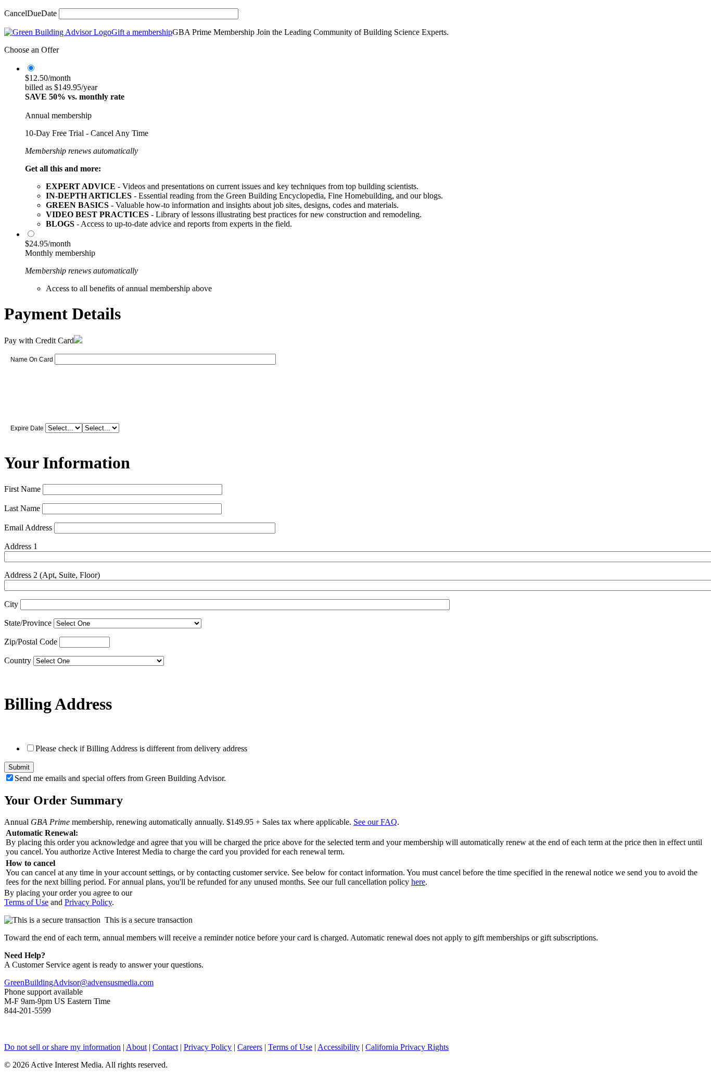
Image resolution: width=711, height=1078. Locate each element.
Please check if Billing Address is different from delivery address (141, 748)
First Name (22, 489)
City (11, 604)
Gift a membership (141, 32)
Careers (249, 1047)
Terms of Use (26, 902)
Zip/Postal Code (30, 641)
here (418, 881)
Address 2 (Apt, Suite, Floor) (52, 575)
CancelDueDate (30, 13)
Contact (165, 1047)
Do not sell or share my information (62, 1047)
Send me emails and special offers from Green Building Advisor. (120, 778)
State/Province (28, 622)
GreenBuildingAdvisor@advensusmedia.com (79, 982)
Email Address (28, 527)
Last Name (22, 508)
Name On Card (31, 359)
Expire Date (27, 428)
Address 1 (20, 546)
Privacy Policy (88, 902)
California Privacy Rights (407, 1047)
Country (17, 660)
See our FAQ (375, 821)
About (136, 1047)
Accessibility (339, 1047)
